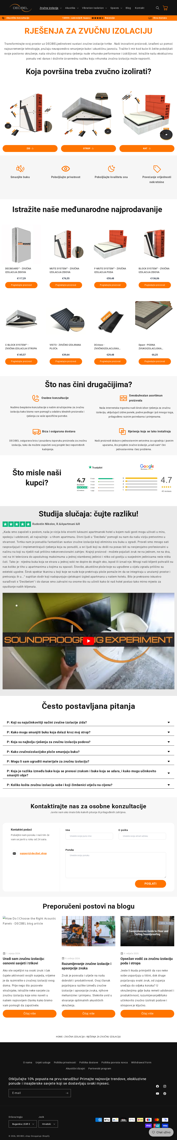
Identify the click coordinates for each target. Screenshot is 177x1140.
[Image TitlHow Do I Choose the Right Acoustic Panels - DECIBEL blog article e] (30, 921)
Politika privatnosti (65, 1062)
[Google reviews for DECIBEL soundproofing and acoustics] (146, 485)
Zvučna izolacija (74, 1036)
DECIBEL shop (23, 1136)
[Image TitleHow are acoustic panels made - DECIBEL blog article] (147, 931)
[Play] (88, 641)
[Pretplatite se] (67, 1093)
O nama (27, 1062)
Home (59, 1036)
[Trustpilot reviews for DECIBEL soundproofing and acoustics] (95, 484)
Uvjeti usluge (43, 1062)
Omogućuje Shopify (40, 1136)
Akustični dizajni (75, 1068)
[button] (50, 8)
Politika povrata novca (114, 1062)
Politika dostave (88, 1062)
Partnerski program (99, 1068)
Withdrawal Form (141, 1062)
